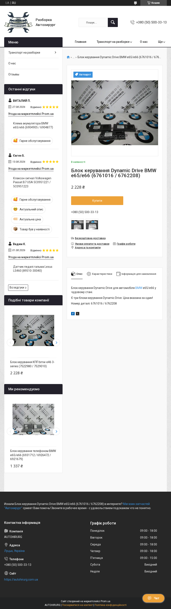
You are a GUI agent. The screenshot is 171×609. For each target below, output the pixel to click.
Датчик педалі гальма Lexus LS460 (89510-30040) (32, 269)
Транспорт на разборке (113, 41)
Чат (156, 598)
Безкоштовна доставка (90, 238)
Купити (97, 200)
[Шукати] (113, 22)
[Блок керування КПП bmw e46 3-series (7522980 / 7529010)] (33, 330)
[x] (77, 314)
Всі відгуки (17, 287)
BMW (138, 288)
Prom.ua (105, 601)
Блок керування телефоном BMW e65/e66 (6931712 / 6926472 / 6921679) (33, 455)
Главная (80, 41)
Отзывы (13, 74)
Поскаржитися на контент (77, 605)
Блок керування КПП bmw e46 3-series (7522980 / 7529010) (32, 364)
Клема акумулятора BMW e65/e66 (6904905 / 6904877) (33, 125)
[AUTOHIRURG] (18, 22)
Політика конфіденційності (111, 605)
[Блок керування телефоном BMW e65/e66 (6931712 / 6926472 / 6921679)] (33, 419)
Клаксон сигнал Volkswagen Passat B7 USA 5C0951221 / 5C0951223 (32, 182)
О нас (144, 41)
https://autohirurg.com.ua (21, 579)
